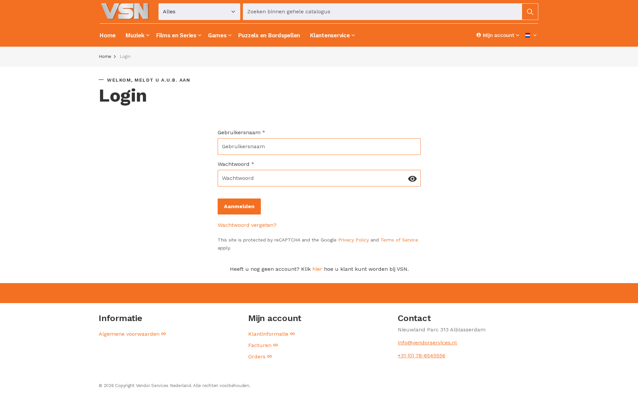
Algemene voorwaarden (129, 334)
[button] (530, 12)
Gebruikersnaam (241, 132)
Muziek (135, 35)
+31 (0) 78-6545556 (421, 355)
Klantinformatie (268, 334)
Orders (257, 356)
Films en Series (176, 35)
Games (217, 35)
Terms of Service (399, 239)
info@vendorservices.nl (427, 342)
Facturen (259, 345)
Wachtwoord (236, 164)
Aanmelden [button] (239, 206)
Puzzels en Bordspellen (269, 35)
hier (317, 269)
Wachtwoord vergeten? (247, 225)
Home (108, 35)
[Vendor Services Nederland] (125, 11)
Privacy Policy (353, 239)
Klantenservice (330, 35)
